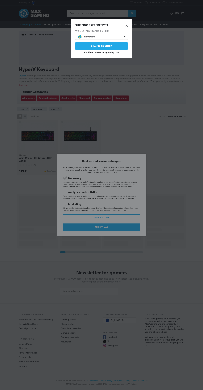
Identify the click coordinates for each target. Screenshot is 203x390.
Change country (101, 46)
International (89, 37)
